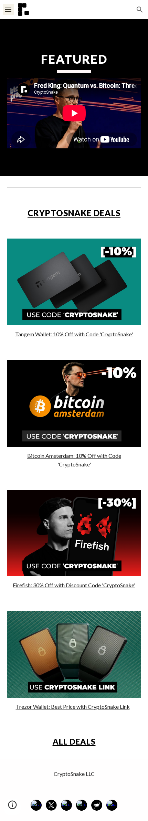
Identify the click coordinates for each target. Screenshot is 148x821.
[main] (74, 62)
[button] (8, 9)
